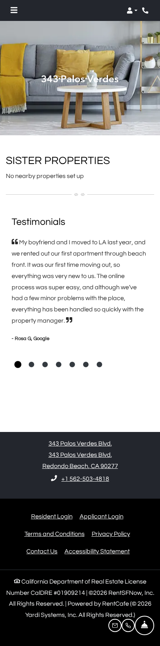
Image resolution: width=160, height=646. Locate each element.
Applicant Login (101, 516)
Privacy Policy (111, 533)
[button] (132, 10)
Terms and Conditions (54, 533)
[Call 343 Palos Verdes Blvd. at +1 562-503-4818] (146, 10)
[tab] (18, 364)
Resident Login (52, 516)
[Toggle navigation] (14, 10)
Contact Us (41, 551)
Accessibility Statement (97, 551)
